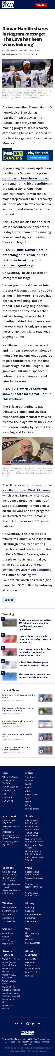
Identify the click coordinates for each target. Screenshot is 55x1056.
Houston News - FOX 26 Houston (33, 852)
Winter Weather (9, 907)
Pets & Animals (32, 942)
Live (5, 773)
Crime (28, 791)
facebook (22, 1023)
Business (29, 910)
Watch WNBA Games (8, 1000)
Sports (37, 50)
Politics (28, 787)
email (38, 1023)
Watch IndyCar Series (9, 982)
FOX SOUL (7, 797)
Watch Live (41, 5)
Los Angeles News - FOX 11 (34, 879)
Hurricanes (7, 914)
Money (29, 903)
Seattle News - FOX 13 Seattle (32, 894)
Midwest (8, 867)
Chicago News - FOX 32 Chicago (9, 873)
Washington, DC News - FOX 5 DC (10, 836)
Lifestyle (29, 805)
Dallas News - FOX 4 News (34, 846)
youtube (16, 1023)
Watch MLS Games (7, 1007)
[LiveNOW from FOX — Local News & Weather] (8, 4)
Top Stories (30, 777)
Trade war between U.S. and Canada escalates (15, 748)
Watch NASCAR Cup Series (9, 976)
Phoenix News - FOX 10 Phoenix (32, 873)
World (28, 784)
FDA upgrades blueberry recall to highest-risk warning (17, 709)
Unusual (29, 939)
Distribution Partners (30, 963)
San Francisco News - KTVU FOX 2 (33, 887)
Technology (7, 940)
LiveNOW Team (32, 968)
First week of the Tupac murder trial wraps (19, 696)
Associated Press (26, 50)
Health (28, 801)
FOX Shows (7, 800)
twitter (33, 1023)
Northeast (9, 816)
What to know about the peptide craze (17, 735)
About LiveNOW (31, 953)
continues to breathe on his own (25, 178)
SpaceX (5, 936)
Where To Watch (10, 777)
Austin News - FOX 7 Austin (34, 858)
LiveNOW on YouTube (8, 782)
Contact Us (30, 959)
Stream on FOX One (9, 953)
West (28, 867)
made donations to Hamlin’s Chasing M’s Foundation (26, 575)
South (29, 816)
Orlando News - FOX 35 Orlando (32, 828)
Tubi (4, 793)
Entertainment (32, 808)
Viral (28, 929)
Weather (8, 903)
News (29, 773)
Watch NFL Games (11, 959)
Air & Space (7, 933)
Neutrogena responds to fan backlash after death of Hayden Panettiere (35, 652)
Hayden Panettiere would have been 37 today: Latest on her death (35, 639)
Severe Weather (9, 910)
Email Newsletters (33, 972)
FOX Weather (8, 790)
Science (7, 929)
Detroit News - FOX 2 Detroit (9, 879)
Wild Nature (7, 943)
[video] (45, 698)
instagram (27, 1023)
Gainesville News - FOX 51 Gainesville (34, 840)
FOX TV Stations (10, 786)
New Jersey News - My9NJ (11, 843)
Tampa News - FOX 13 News (32, 834)
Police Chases (31, 794)
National (29, 780)
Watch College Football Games (9, 963)
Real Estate (30, 921)
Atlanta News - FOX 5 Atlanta (32, 821)
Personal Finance (33, 914)
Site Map (29, 975)
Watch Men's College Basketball (11, 988)
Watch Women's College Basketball (11, 994)
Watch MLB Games (7, 970)
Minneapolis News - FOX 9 (11, 885)
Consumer (30, 917)
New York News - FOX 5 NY (10, 821)
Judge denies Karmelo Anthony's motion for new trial (17, 722)
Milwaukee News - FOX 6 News (11, 891)
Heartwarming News (32, 934)
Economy (29, 907)
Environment (8, 917)
